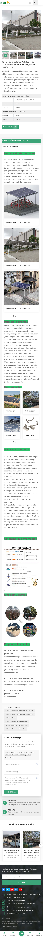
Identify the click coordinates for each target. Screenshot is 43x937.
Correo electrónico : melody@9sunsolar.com (21, 904)
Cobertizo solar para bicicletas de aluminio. (20, 710)
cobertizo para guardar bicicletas (16, 721)
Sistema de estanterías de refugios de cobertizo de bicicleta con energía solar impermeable (20, 754)
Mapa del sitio (12, 923)
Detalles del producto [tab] (10, 147)
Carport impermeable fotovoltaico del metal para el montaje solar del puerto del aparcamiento (31, 852)
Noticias (8, 918)
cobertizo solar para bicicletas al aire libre (19, 714)
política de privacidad (27, 923)
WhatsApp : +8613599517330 (16, 913)
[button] (41, 845)
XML (18, 923)
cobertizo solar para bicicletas (15, 729)
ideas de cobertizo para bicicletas (16, 725)
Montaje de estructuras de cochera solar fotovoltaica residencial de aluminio (11, 852)
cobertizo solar (11, 718)
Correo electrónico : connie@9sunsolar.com (21, 910)
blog (3, 918)
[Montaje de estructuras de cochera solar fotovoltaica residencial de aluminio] (11, 839)
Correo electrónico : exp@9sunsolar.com (20, 907)
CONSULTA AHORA (11, 127)
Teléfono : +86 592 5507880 (16, 900)
